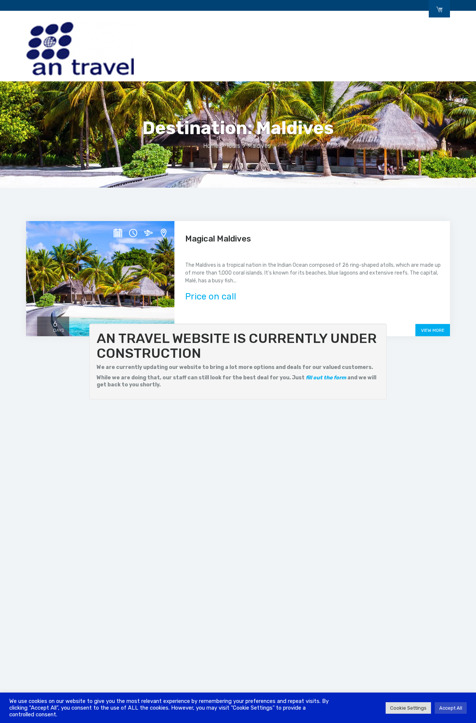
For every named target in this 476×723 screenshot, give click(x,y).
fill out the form (326, 378)
